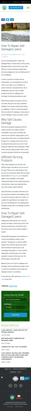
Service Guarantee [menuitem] (19, 369)
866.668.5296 (9, 2)
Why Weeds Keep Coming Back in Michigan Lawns (12, 339)
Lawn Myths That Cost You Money (14, 347)
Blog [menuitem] (19, 372)
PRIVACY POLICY (10, 406)
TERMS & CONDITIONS (19, 406)
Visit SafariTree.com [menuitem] (25, 2)
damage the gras (16, 176)
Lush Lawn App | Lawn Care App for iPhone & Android (14, 331)
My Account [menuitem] (16, 2)
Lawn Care (13, 286)
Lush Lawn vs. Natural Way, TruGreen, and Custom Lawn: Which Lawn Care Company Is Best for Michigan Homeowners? (15, 356)
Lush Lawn (12, 54)
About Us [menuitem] (8, 369)
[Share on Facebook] (3, 19)
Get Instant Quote (16, 7)
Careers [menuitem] (13, 372)
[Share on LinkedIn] (12, 19)
